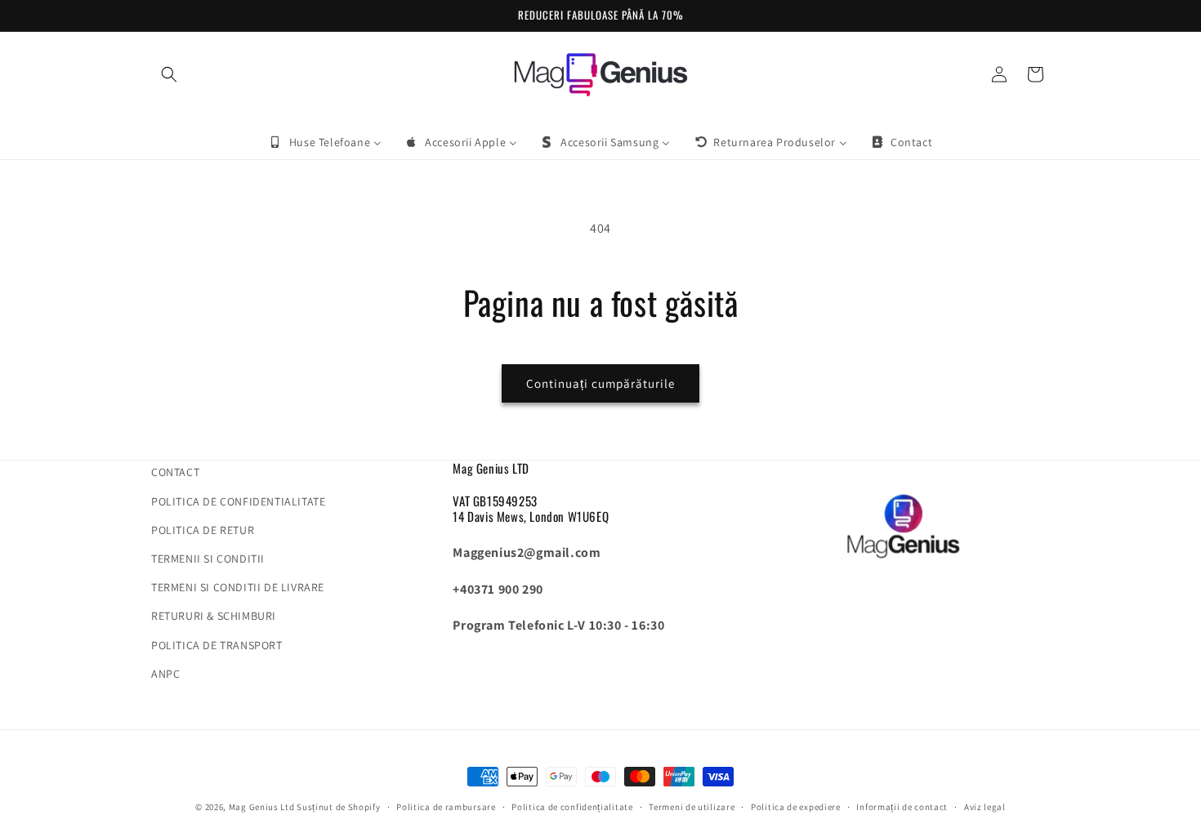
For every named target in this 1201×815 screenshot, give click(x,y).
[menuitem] (325, 142)
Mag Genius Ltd (262, 807)
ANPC (165, 673)
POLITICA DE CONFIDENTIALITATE (238, 501)
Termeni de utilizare (691, 807)
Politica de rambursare (445, 807)
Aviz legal (985, 807)
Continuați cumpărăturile (600, 383)
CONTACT (175, 472)
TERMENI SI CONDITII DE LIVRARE (237, 587)
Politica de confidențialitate (571, 807)
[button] (169, 74)
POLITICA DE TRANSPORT (217, 645)
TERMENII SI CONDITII (208, 558)
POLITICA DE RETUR (202, 530)
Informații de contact (902, 807)
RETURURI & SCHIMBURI (213, 615)
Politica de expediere (796, 807)
